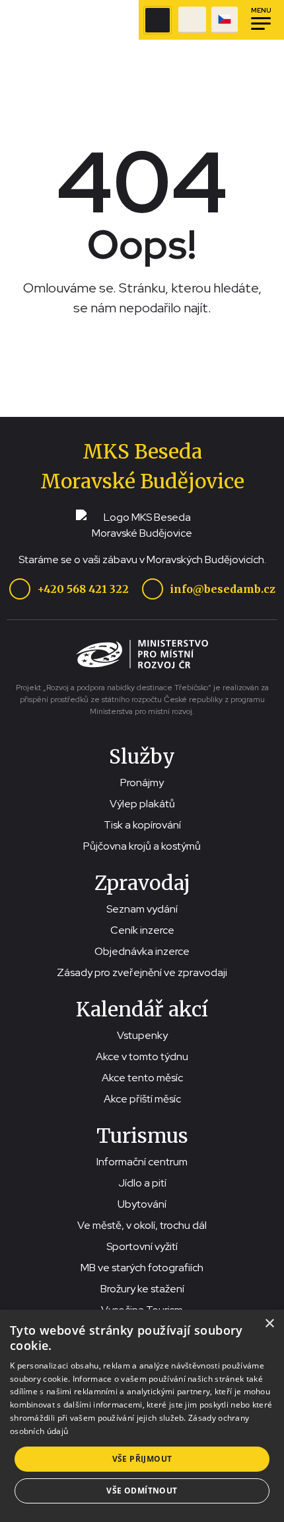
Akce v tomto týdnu (142, 1056)
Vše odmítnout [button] (141, 1490)
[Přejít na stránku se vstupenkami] (192, 20)
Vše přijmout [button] (142, 1458)
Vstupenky (142, 1035)
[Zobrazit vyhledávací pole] (157, 20)
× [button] (269, 1324)
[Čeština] (224, 20)
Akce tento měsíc (142, 1078)
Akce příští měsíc (142, 1099)
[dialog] (142, 1416)
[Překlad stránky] (224, 20)
